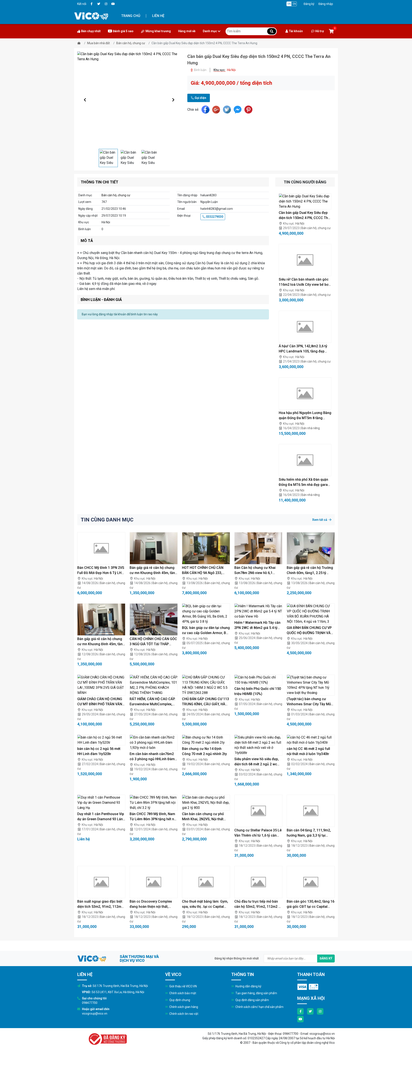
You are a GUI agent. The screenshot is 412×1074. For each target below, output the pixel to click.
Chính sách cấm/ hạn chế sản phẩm (259, 1007)
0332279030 (214, 216)
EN (294, 3)
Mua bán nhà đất (98, 43)
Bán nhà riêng (310, 428)
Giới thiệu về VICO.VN (183, 986)
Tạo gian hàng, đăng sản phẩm (256, 993)
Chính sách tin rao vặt (183, 1013)
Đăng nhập (325, 4)
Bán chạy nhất (91, 31)
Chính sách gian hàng (183, 1007)
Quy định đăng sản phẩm (252, 1000)
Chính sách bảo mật (182, 993)
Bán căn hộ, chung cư (130, 43)
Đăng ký (309, 4)
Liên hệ (158, 16)
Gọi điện (200, 98)
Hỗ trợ (319, 31)
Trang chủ (130, 16)
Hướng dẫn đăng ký (248, 986)
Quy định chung (179, 1000)
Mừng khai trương (158, 31)
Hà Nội (299, 223)
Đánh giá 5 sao (123, 31)
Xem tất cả (320, 519)
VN (289, 3)
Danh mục (210, 31)
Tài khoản (296, 31)
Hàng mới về (186, 31)
